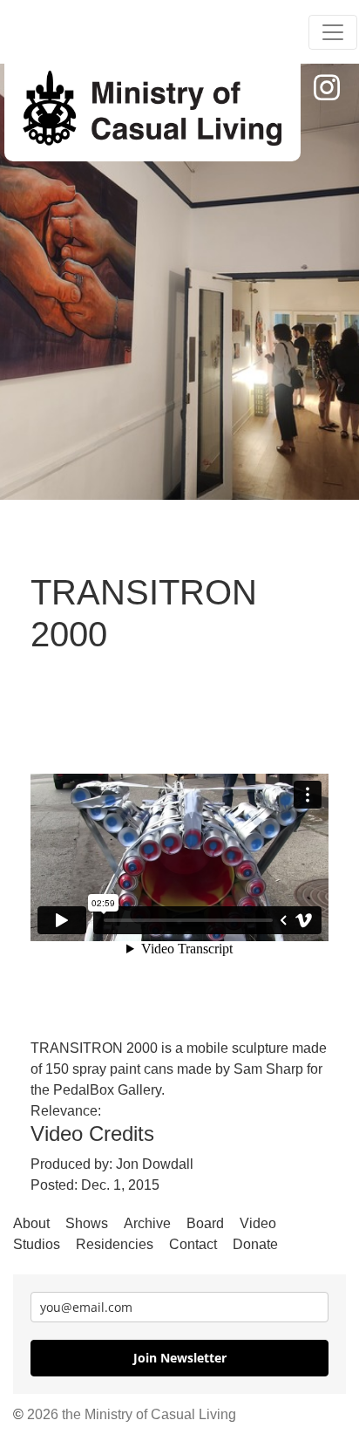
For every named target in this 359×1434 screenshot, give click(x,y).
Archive (147, 1223)
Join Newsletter (180, 1357)
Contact (193, 1244)
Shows (86, 1223)
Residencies (114, 1244)
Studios (36, 1244)
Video (258, 1223)
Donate (255, 1244)
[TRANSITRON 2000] (152, 109)
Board (205, 1223)
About (31, 1223)
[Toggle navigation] (332, 32)
